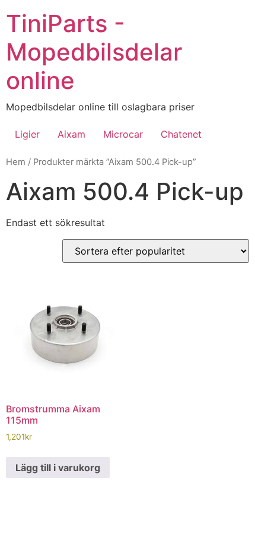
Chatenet (181, 134)
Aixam (71, 134)
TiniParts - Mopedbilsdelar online (94, 52)
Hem (16, 162)
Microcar (123, 134)
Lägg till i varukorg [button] (57, 467)
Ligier (27, 134)
